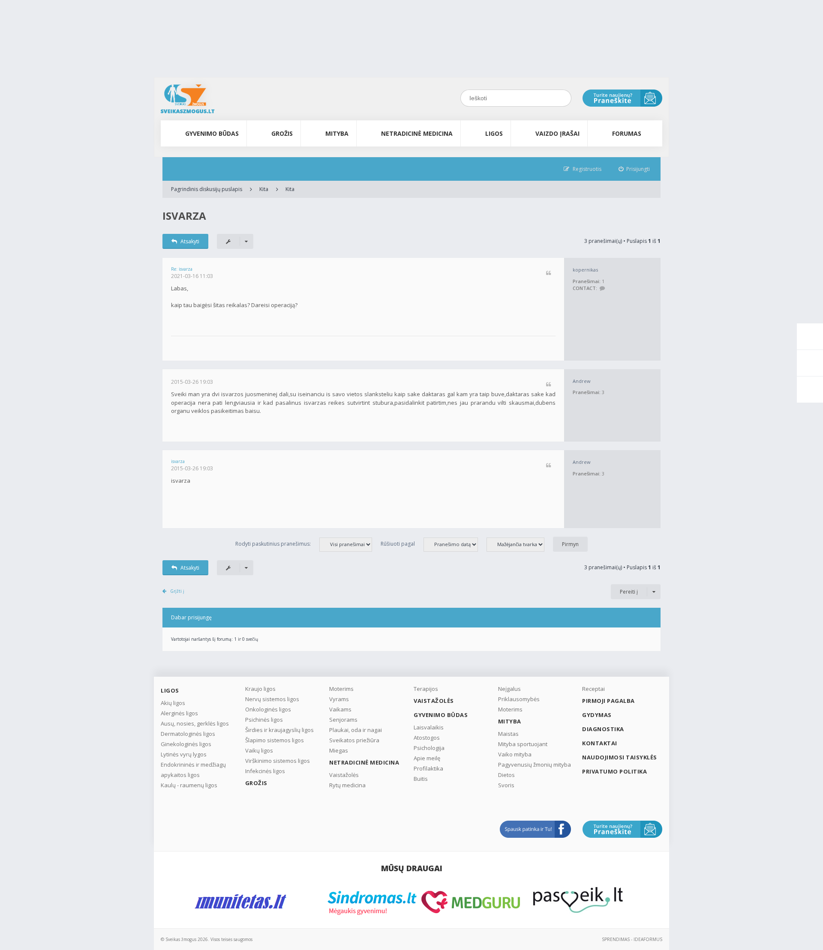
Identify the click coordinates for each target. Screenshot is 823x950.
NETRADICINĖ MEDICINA (417, 133)
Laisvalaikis (429, 727)
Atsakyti (189, 241)
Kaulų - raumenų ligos (189, 785)
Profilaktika (428, 768)
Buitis (421, 779)
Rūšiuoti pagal (398, 543)
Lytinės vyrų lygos (184, 754)
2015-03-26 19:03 (192, 381)
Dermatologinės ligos (188, 734)
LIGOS (494, 133)
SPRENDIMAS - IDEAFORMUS (632, 939)
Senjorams (343, 719)
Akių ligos (173, 703)
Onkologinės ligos (268, 709)
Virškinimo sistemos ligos (277, 761)
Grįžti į (177, 591)
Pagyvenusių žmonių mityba (534, 764)
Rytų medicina (347, 785)
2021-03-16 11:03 (192, 276)
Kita (263, 189)
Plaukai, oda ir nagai (355, 730)
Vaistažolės (344, 775)
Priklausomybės (519, 699)
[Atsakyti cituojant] (548, 273)
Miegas (338, 750)
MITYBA (336, 133)
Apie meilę (427, 758)
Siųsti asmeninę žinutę (602, 288)
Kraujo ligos (260, 689)
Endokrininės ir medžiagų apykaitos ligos (193, 770)
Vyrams (339, 699)
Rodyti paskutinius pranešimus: (273, 543)
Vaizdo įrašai (557, 133)
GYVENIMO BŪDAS (212, 133)
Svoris (506, 785)
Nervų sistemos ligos (272, 699)
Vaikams (340, 709)
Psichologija (429, 748)
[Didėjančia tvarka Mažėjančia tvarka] (520, 544)
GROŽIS (282, 133)
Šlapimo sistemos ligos (274, 740)
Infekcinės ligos (265, 771)
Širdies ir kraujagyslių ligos (279, 730)
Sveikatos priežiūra (354, 740)
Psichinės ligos (264, 719)
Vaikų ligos (259, 750)
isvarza (184, 216)
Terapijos (426, 689)
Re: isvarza (181, 269)
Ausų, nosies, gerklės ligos (195, 723)
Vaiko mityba (515, 754)
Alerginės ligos (179, 713)
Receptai (593, 689)
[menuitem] (634, 169)
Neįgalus (509, 689)
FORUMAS (626, 133)
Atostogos (427, 737)
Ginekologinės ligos (186, 744)
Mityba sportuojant (522, 744)
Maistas (508, 734)
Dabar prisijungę (191, 617)
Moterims (341, 689)
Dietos (506, 775)
